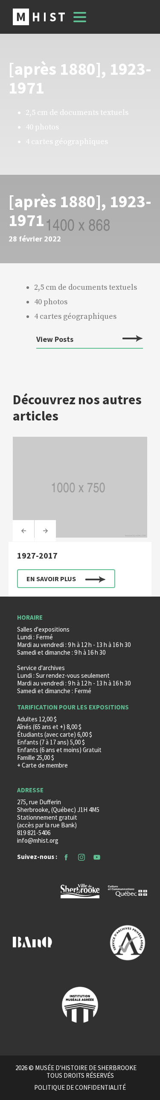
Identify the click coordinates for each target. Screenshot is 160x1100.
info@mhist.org (37, 840)
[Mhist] (39, 17)
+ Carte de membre (42, 765)
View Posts (54, 339)
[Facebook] (66, 857)
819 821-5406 (33, 833)
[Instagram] (81, 857)
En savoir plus (51, 578)
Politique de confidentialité (80, 1087)
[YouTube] (96, 857)
